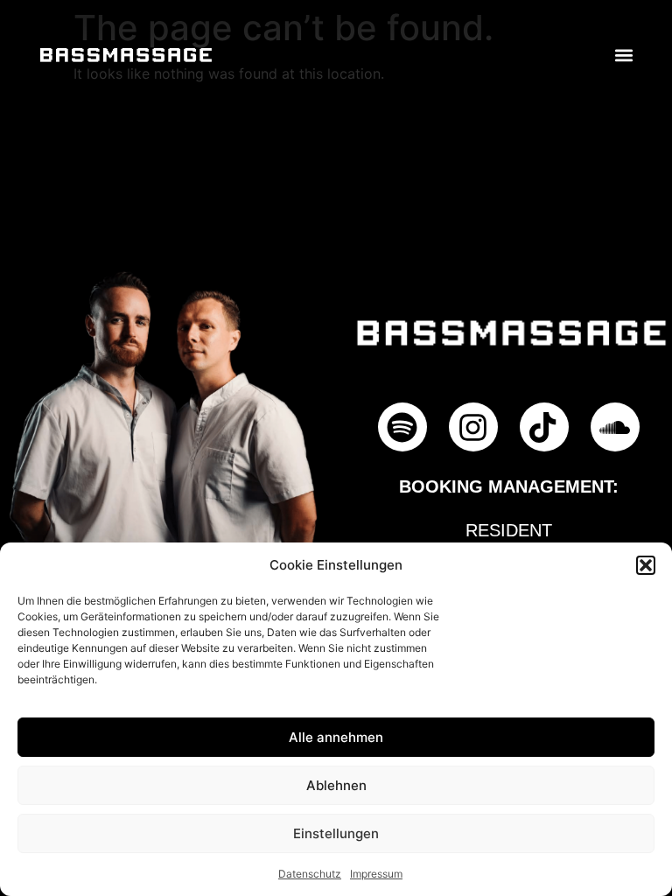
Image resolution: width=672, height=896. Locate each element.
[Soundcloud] (615, 427)
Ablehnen (336, 785)
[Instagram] (473, 427)
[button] (645, 565)
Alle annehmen (336, 737)
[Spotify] (402, 427)
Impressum (376, 873)
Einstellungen (336, 833)
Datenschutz (309, 873)
